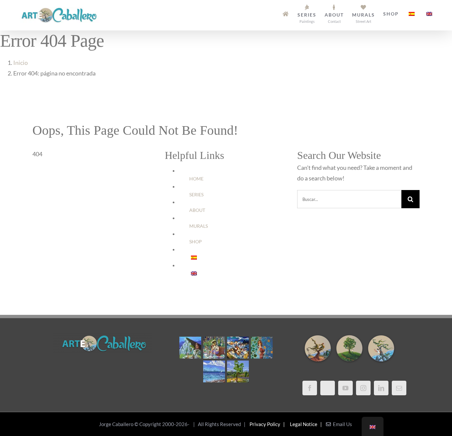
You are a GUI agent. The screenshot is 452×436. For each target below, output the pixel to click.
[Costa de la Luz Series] (214, 371)
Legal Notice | (307, 424)
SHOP (195, 241)
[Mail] (399, 388)
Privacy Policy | (268, 424)
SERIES (196, 194)
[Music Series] (237, 348)
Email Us (341, 424)
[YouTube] (345, 388)
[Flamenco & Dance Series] (261, 348)
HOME (196, 178)
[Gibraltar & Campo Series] (190, 348)
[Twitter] (327, 388)
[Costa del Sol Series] (237, 371)
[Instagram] (363, 388)
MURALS (198, 226)
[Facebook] (309, 388)
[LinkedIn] (381, 388)
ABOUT (197, 210)
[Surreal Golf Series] (214, 348)
